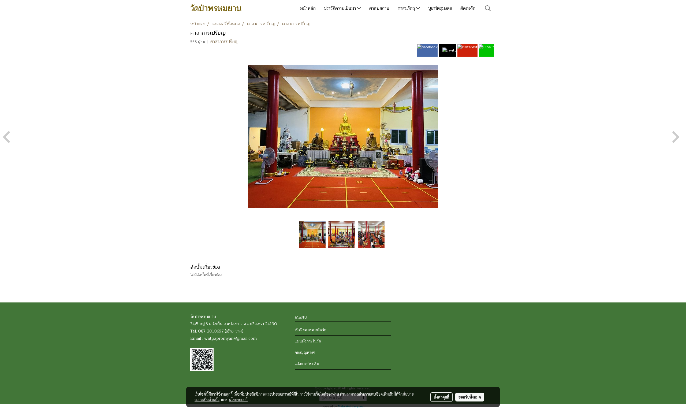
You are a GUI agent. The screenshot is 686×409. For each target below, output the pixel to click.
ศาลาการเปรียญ (224, 41)
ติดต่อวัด (467, 8)
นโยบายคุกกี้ (238, 399)
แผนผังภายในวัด (308, 341)
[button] (488, 8)
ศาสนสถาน (379, 8)
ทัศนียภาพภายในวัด (310, 330)
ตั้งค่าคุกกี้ (441, 397)
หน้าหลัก (308, 8)
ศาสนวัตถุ (407, 8)
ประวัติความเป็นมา (340, 8)
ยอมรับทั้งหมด (469, 397)
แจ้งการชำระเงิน (307, 364)
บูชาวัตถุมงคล (440, 8)
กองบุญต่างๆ (305, 352)
